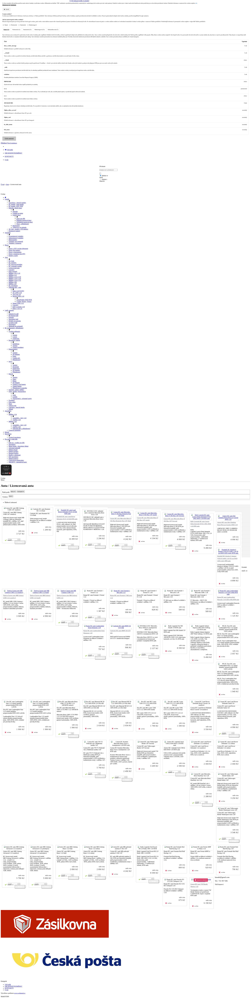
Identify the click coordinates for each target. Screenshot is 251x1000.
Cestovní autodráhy (15, 430)
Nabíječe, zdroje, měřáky (16, 390)
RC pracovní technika (15, 264)
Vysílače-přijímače (14, 331)
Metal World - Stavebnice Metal (18, 446)
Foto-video (12, 402)
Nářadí (11, 409)
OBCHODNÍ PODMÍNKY (13, 153)
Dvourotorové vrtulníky (16, 236)
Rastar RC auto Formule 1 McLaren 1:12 (121, 597)
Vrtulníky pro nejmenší (16, 241)
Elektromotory (13, 349)
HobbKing (16, 344)
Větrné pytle (12, 405)
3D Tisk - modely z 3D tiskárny (18, 229)
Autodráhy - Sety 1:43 (19, 425)
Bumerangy (16, 225)
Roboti (7, 432)
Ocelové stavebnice (15, 437)
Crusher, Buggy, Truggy (23, 301)
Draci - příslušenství (22, 224)
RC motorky (12, 263)
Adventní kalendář (14, 448)
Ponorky (11, 317)
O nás (6, 160)
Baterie (11, 374)
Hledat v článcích (103, 180)
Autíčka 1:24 (17, 420)
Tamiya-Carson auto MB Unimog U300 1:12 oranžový (13, 597)
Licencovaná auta (14, 268)
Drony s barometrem (15, 252)
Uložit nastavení (9, 138)
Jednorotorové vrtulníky (16, 238)
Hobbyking (16, 368)
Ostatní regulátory (18, 347)
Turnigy (15, 345)
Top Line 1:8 (17, 294)
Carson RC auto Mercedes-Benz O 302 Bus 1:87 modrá (147, 519)
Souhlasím (13, 5)
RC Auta (11, 261)
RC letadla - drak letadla (16, 204)
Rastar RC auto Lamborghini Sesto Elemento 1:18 (94, 632)
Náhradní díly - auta (15, 287)
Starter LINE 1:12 (18, 303)
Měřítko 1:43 (13, 421)
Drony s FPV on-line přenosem (18, 248)
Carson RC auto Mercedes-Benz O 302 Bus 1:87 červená (174, 520)
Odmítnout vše (6, 5)
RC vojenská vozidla (15, 266)
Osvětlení (12, 400)
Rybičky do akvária (15, 321)
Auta (7, 184)
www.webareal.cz (19, 993)
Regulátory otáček (14, 340)
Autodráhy (8, 411)
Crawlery (11, 270)
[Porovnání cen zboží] (6, 475)
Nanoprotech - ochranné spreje (22, 398)
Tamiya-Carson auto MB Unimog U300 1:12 (67, 597)
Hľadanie (102, 166)
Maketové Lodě (13, 314)
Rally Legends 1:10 (19, 307)
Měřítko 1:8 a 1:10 (14, 273)
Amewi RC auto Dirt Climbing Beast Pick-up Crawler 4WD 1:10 (227, 524)
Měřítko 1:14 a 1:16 (15, 277)
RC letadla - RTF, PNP (16, 206)
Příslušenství (16, 360)
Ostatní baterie (17, 386)
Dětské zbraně (13, 450)
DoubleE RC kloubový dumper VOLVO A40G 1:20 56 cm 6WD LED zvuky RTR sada (227, 558)
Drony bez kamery (14, 250)
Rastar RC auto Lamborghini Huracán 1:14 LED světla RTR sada (228, 598)
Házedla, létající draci (15, 208)
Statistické (23, 25)
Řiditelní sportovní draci (23, 220)
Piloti (10, 404)
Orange (15, 335)
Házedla (15, 211)
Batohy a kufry (13, 255)
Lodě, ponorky (9, 310)
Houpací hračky (14, 453)
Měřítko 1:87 (13, 284)
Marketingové (33, 25)
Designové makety (14, 231)
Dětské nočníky (13, 451)
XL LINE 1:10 (17, 293)
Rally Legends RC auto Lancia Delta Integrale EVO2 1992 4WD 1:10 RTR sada (201, 524)
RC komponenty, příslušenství (14, 328)
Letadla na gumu (18, 213)
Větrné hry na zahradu (19, 227)
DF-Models (16, 354)
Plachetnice (12, 324)
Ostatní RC (16, 338)
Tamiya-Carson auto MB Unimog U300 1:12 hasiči (40, 597)
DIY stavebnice (13, 457)
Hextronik (16, 367)
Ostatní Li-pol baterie (19, 384)
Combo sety (16, 358)
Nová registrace (12, 143)
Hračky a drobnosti (14, 455)
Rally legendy (13, 271)
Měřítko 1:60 (13, 282)
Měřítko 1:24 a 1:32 (15, 280)
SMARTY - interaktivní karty (18, 462)
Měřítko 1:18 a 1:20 (15, 278)
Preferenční (14, 25)
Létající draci (17, 215)
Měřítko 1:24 (13, 414)
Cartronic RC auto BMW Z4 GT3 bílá (120, 632)
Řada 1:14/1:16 (17, 308)
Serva (10, 361)
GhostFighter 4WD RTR (24, 300)
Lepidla (15, 397)
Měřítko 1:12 (13, 275)
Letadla (7, 199)
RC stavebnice (13, 285)
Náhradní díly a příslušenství (21, 428)
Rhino (14, 381)
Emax (14, 356)
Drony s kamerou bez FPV (17, 254)
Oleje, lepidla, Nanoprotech (17, 391)
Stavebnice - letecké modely (17, 203)
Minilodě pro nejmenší (16, 326)
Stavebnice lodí (13, 319)
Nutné (6, 25)
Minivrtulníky (13, 240)
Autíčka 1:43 (17, 427)
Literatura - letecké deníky (17, 407)
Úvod (2, 184)
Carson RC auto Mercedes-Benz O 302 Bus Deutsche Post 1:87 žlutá (120, 520)
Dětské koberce (13, 458)
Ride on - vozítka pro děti (16, 443)
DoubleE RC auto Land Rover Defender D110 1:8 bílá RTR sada (67, 518)
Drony (7, 245)
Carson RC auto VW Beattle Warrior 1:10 (199, 885)
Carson (15, 337)
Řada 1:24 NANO (18, 291)
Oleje (14, 395)
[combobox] (13, 491)
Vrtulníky (8, 233)
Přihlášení (4, 143)
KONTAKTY (9, 156)
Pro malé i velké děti (11, 439)
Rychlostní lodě (13, 315)
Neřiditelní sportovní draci (24, 222)
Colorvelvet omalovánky (16, 460)
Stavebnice (8, 434)
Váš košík (10, 150)
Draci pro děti (20, 218)
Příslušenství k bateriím (20, 388)
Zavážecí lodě (13, 323)
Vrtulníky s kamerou (15, 243)
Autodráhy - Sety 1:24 (19, 418)
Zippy (14, 379)
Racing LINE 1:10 (18, 296)
